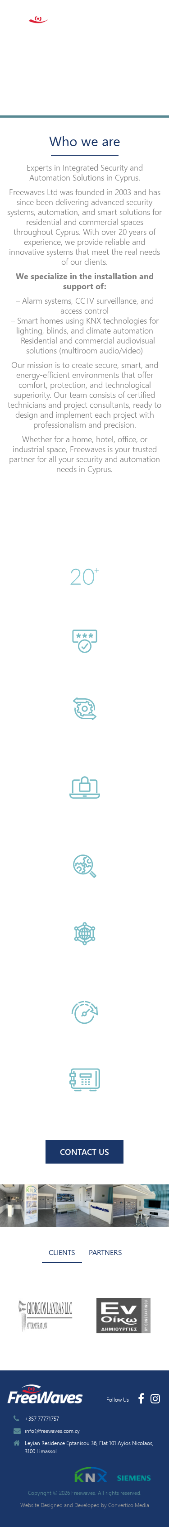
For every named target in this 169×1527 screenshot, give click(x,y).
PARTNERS (105, 1252)
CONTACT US (84, 1151)
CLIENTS (62, 1252)
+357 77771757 (42, 1418)
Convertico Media (128, 1504)
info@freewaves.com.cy (52, 1430)
